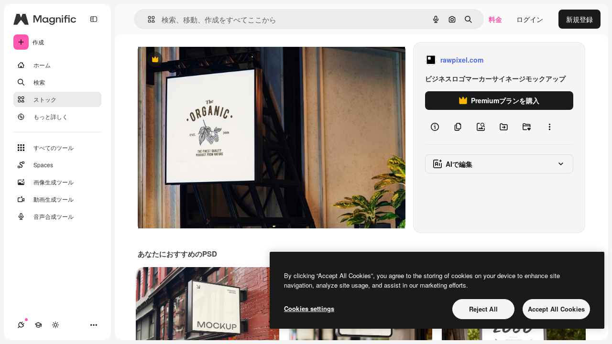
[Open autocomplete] (147, 19)
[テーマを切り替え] (55, 325)
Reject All (483, 308)
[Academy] (38, 325)
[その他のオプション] (549, 127)
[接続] (21, 325)
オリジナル (203, 60)
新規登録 (579, 19)
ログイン (529, 19)
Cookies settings (309, 308)
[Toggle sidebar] (93, 19)
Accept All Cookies (556, 308)
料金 (495, 19)
